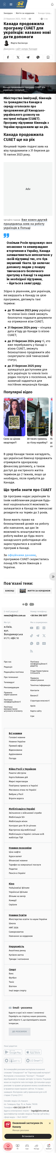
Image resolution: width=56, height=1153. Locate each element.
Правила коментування (37, 679)
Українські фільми (18, 892)
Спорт (12, 969)
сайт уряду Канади (26, 48)
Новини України (17, 741)
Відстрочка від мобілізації (22, 829)
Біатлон (13, 986)
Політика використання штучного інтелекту (13, 709)
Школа (12, 923)
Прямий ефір (15, 745)
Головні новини (17, 737)
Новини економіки (20, 847)
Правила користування (10, 694)
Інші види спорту (17, 990)
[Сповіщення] (52, 4)
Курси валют (15, 856)
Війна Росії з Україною (22, 768)
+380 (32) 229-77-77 (22, 1107)
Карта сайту (36, 711)
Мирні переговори (18, 781)
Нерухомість (16, 946)
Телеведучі (9, 682)
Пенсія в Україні (17, 873)
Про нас (8, 662)
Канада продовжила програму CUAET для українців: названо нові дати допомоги (44, 13)
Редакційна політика (14, 672)
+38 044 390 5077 (38, 615)
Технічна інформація (40, 685)
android (13, 1052)
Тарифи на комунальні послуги (25, 864)
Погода (12, 758)
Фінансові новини (18, 860)
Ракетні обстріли (17, 773)
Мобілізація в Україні (22, 808)
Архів (32, 706)
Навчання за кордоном (21, 936)
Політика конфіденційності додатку (38, 664)
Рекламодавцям (11, 688)
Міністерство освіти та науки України (28, 919)
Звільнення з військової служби (25, 813)
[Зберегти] (48, 57)
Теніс (11, 982)
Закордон (8, 13)
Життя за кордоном (25, 13)
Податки (13, 869)
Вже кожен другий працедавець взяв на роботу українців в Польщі (25, 224)
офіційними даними (22, 555)
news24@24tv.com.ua (15, 615)
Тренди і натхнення (19, 959)
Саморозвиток (16, 932)
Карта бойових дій (18, 777)
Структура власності (40, 701)
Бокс (11, 973)
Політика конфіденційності (12, 701)
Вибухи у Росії (16, 794)
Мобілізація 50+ (17, 817)
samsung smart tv (34, 1060)
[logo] (20, 4)
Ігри (32, 716)
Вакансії (34, 696)
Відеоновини (15, 750)
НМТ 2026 (13, 927)
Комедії (12, 900)
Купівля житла (16, 954)
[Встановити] (28, 1130)
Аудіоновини (15, 754)
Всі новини (15, 733)
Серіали (13, 904)
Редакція (8, 667)
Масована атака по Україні (22, 790)
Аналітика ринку (17, 950)
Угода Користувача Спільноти (39, 672)
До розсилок (19, 1031)
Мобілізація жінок (18, 821)
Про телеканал (11, 677)
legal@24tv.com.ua (40, 1110)
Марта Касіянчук (19, 43)
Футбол (12, 977)
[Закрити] (49, 1123)
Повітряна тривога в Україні (23, 785)
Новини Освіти (17, 915)
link (31, 628)
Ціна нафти (15, 852)
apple (34, 1052)
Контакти (34, 691)
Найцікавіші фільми (19, 887)
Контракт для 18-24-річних (22, 825)
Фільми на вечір (17, 896)
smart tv (13, 1060)
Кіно (11, 883)
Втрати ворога (16, 798)
